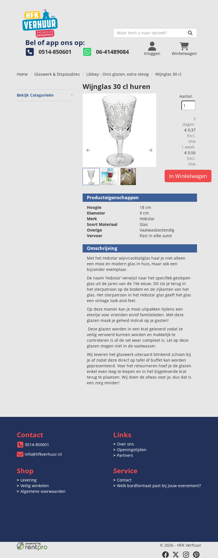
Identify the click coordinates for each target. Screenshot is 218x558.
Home (22, 74)
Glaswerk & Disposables (57, 74)
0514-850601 (37, 444)
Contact (124, 480)
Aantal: (186, 96)
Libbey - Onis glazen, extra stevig (117, 74)
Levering (28, 480)
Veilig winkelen (34, 485)
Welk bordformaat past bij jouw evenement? (159, 485)
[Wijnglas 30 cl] (119, 130)
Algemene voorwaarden (43, 491)
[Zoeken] (190, 32)
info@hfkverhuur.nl (43, 454)
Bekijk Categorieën (35, 95)
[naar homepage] (63, 22)
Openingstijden (131, 449)
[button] (88, 150)
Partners (125, 455)
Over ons (125, 444)
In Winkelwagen (188, 176)
